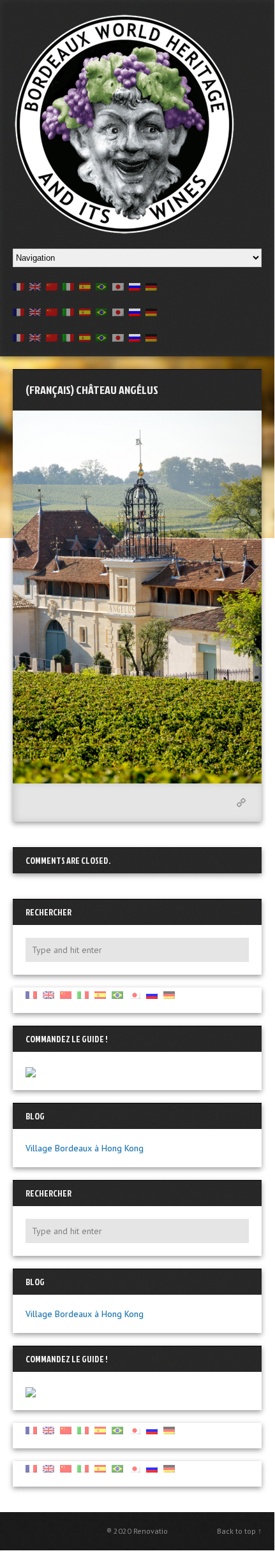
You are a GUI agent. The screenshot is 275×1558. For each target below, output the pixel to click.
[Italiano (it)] (68, 285)
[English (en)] (35, 285)
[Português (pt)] (101, 285)
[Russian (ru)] (134, 285)
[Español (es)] (85, 285)
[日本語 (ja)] (118, 285)
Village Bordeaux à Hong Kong (85, 1148)
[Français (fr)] (18, 285)
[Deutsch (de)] (151, 285)
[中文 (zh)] (51, 285)
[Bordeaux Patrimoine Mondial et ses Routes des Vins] (124, 123)
